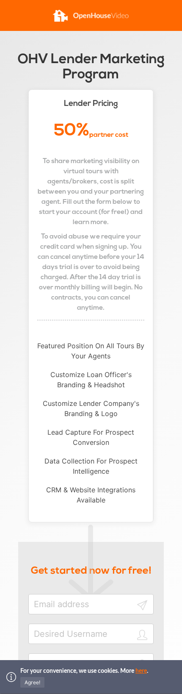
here (141, 671)
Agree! (32, 682)
